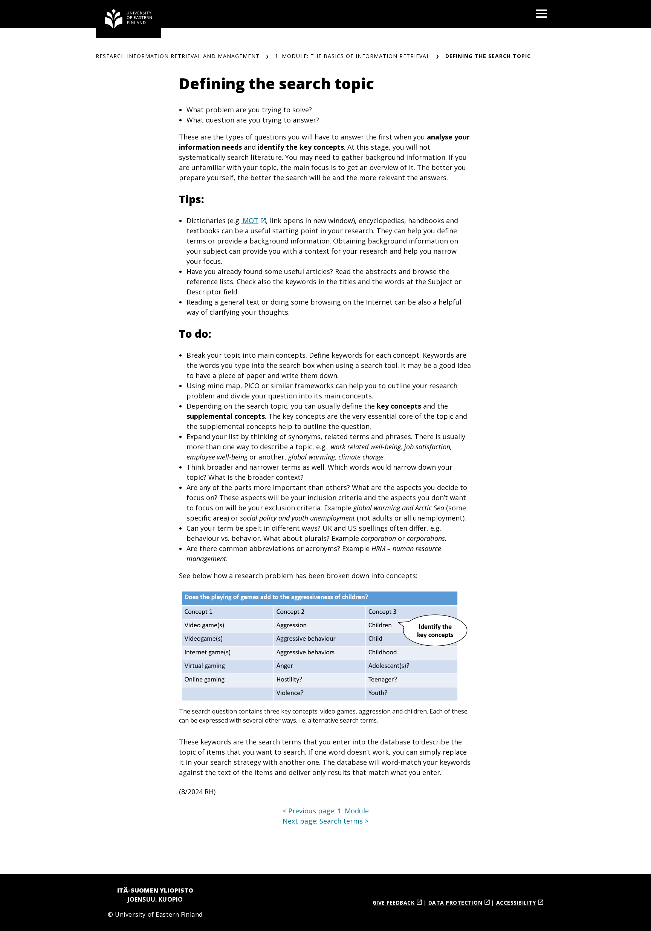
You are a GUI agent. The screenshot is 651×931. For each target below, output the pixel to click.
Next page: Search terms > (325, 820)
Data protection (455, 902)
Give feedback (394, 902)
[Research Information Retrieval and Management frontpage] (128, 19)
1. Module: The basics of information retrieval (352, 56)
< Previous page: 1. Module (326, 810)
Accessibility (516, 902)
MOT (249, 220)
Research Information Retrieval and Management (178, 56)
